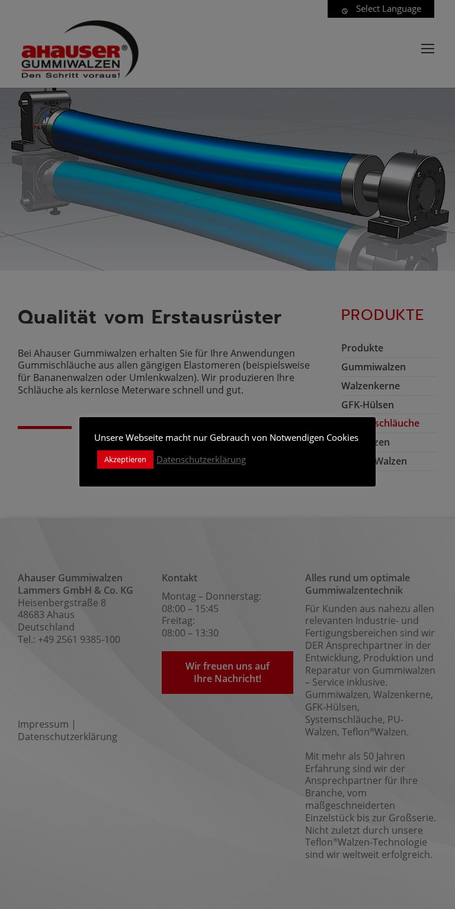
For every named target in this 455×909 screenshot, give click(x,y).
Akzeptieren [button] (125, 459)
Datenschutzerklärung (201, 459)
